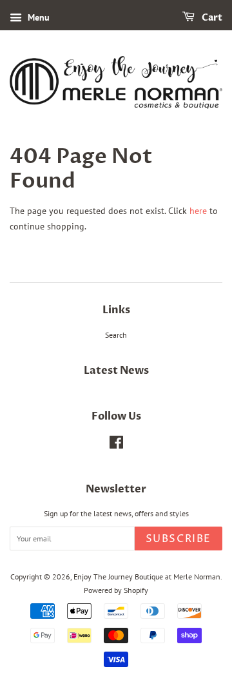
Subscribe (178, 539)
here (198, 211)
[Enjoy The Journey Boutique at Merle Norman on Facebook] (116, 445)
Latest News (116, 371)
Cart (211, 18)
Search (116, 335)
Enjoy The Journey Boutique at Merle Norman (146, 576)
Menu (37, 17)
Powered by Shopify (116, 590)
